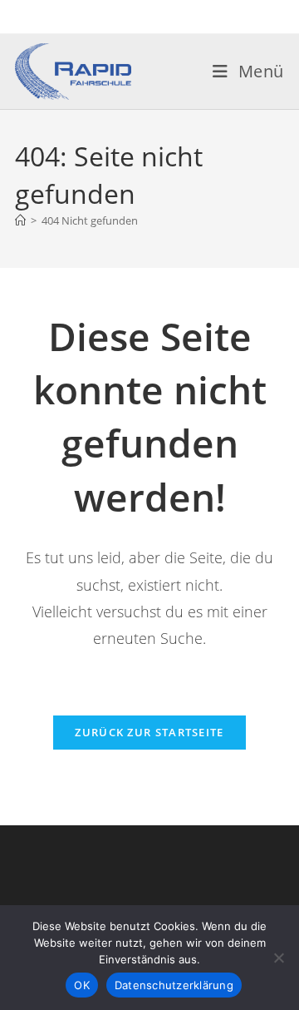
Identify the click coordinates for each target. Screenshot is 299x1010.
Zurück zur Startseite (149, 732)
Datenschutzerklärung (174, 985)
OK (82, 985)
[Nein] (278, 957)
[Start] (20, 220)
